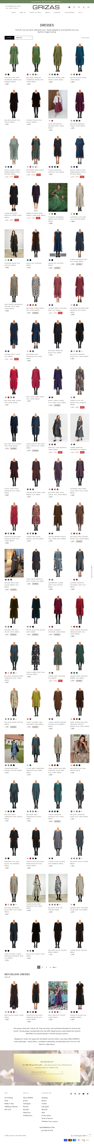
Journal (25, 1101)
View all (7, 977)
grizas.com (12, 1135)
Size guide (45, 1107)
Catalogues (27, 1104)
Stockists (26, 1109)
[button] (74, 7)
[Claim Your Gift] (62, 1072)
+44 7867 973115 (12, 8)
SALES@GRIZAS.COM (13, 6)
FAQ (43, 1112)
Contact (44, 1104)
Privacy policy (46, 1115)
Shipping (45, 1098)
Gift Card (8, 1109)
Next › (55, 967)
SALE (6, 1101)
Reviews (25, 1107)
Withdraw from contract (50, 1121)
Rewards (44, 1109)
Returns (44, 1101)
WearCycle (26, 1112)
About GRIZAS (28, 1098)
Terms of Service (47, 1118)
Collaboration (27, 1115)
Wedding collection (11, 1107)
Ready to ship (9, 1104)
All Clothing (9, 1098)
